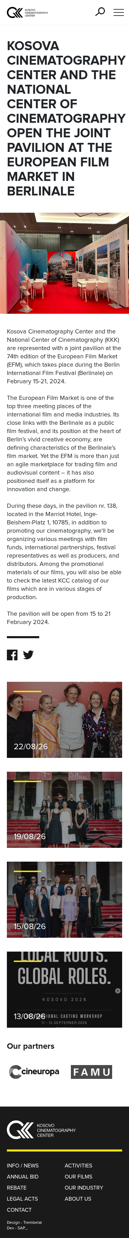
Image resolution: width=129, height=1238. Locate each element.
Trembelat (32, 1223)
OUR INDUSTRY (84, 1188)
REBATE (16, 1188)
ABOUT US (78, 1199)
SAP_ (23, 1228)
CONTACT (19, 1210)
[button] (100, 11)
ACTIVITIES (78, 1165)
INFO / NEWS (23, 1165)
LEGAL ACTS (22, 1199)
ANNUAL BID (23, 1177)
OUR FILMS (78, 1177)
